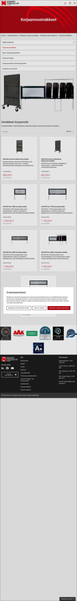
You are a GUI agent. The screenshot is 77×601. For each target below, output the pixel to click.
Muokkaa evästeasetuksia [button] (18, 308)
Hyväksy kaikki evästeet (59, 308)
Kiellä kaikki (39, 308)
